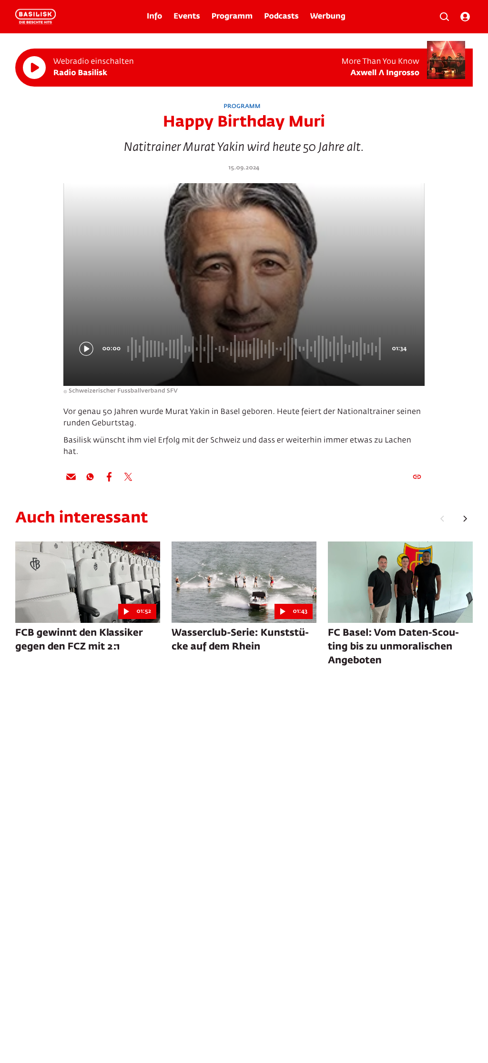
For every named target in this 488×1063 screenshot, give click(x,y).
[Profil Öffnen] (465, 16)
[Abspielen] (34, 67)
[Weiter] (465, 518)
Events (186, 16)
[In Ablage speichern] (417, 476)
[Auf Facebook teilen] (109, 476)
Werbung (328, 16)
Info (154, 16)
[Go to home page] (35, 16)
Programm (232, 16)
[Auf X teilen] (128, 476)
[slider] (255, 349)
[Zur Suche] (444, 16)
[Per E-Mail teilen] (71, 476)
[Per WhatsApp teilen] (90, 476)
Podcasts (281, 16)
